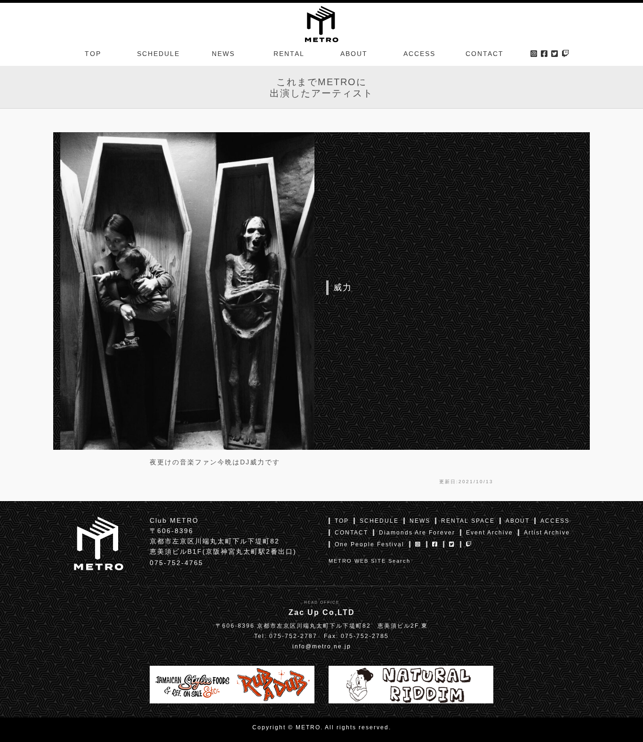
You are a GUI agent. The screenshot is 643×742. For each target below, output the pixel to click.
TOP (93, 53)
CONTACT (485, 53)
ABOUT (354, 53)
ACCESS (419, 53)
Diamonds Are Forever (417, 532)
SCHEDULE (158, 53)
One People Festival (369, 544)
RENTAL (289, 53)
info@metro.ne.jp (321, 646)
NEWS (223, 53)
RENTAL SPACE (468, 521)
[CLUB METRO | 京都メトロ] (321, 23)
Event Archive (489, 532)
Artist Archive (547, 532)
